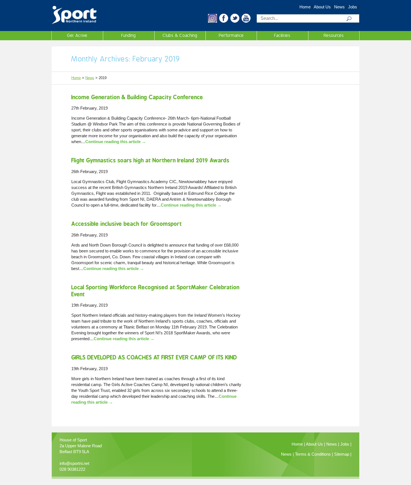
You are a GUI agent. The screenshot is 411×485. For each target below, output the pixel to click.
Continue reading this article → (115, 141)
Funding (128, 35)
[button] (212, 21)
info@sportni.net (74, 463)
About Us (322, 6)
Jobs (352, 6)
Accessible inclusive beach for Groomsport (126, 223)
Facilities (282, 35)
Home (305, 6)
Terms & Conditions (313, 454)
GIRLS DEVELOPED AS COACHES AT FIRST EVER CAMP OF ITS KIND (154, 357)
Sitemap (341, 454)
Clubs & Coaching (180, 35)
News (339, 6)
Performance (231, 35)
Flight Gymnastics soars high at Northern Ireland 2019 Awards (150, 160)
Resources (334, 35)
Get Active (77, 35)
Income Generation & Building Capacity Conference (137, 97)
